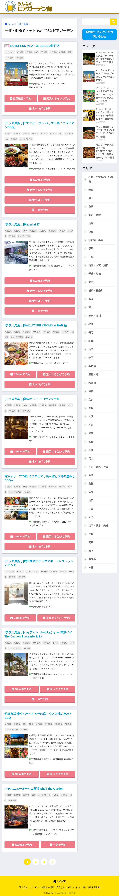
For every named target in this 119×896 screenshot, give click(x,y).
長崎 (91, 534)
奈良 (91, 408)
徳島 (91, 441)
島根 (91, 483)
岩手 (91, 198)
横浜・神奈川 (96, 290)
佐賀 (91, 508)
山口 (91, 500)
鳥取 (91, 475)
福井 (91, 324)
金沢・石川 (95, 315)
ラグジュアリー (15, 648)
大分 (91, 517)
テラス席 (14, 139)
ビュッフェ (9, 52)
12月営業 (19, 58)
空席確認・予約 (21, 98)
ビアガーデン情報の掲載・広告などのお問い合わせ (55, 887)
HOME (61, 881)
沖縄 (91, 567)
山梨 (91, 349)
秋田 (91, 206)
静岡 (91, 357)
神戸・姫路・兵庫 (98, 467)
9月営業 (20, 52)
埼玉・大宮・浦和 (98, 265)
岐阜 (91, 341)
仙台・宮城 (95, 215)
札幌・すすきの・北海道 (101, 179)
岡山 (91, 458)
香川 (91, 424)
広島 (91, 492)
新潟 (91, 299)
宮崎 (91, 542)
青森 (91, 189)
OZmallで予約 (41, 179)
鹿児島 (92, 559)
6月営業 (29, 52)
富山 (91, 307)
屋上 (25, 724)
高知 (91, 450)
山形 (91, 223)
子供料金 (44, 572)
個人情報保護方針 (91, 887)
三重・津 (93, 374)
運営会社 (23, 887)
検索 (113, 21)
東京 (91, 282)
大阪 (91, 416)
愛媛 (91, 433)
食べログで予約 (41, 108)
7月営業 (44, 52)
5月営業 (17, 134)
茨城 (91, 257)
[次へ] (52, 861)
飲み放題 (28, 337)
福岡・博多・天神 (98, 525)
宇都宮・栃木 (96, 240)
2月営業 (62, 231)
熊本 (91, 550)
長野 (91, 332)
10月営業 (53, 52)
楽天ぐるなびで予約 (58, 98)
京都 (91, 399)
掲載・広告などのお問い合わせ (101, 34)
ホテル (55, 643)
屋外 (70, 52)
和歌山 (92, 383)
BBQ (36, 52)
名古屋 (92, 366)
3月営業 (12, 236)
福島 (91, 231)
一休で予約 (41, 209)
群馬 (91, 248)
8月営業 (62, 52)
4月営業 (8, 134)
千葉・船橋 (22, 24)
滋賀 (91, 391)
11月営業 (9, 58)
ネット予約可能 (26, 139)
